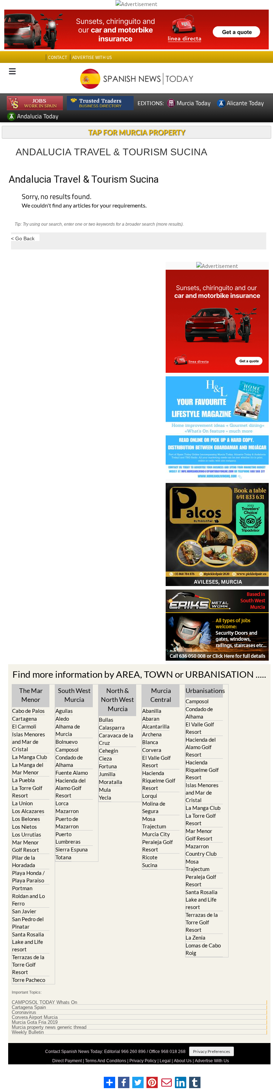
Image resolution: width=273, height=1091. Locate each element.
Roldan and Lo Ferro (28, 900)
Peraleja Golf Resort (157, 846)
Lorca (62, 803)
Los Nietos (24, 826)
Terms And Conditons (105, 1060)
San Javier (24, 911)
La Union (22, 803)
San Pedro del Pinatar (28, 923)
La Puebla (23, 780)
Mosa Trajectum (154, 822)
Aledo (62, 718)
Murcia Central (160, 695)
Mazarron (67, 811)
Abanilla (151, 711)
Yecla (105, 797)
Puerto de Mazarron (67, 822)
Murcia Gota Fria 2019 (35, 1022)
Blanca (150, 742)
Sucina (149, 865)
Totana (63, 857)
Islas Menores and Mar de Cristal (28, 741)
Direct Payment (67, 1060)
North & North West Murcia (117, 699)
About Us (183, 1060)
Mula (105, 789)
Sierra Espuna (71, 849)
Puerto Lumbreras (68, 838)
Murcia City (156, 834)
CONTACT (57, 57)
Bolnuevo (66, 741)
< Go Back (22, 238)
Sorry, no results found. (56, 197)
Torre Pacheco (28, 980)
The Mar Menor (31, 695)
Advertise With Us (212, 1060)
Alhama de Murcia (67, 730)
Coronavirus (24, 1012)
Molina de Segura (153, 807)
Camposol (67, 749)
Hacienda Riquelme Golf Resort (158, 780)
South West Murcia (74, 695)
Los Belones (26, 819)
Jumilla (107, 774)
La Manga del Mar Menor (27, 768)
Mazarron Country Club (201, 850)
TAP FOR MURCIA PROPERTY (136, 132)
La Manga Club (29, 757)
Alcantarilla (156, 726)
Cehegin (108, 750)
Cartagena (24, 718)
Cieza (105, 758)
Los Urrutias (26, 834)
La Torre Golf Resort (27, 792)
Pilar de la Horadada (23, 861)
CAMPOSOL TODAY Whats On (44, 1002)
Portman (22, 888)
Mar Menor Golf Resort (25, 846)
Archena (152, 734)
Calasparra (112, 727)
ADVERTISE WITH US (92, 57)
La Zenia (195, 937)
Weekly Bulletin (28, 1032)
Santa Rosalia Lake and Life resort (28, 941)
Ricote (149, 857)
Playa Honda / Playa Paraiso (28, 876)
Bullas (106, 719)
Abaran (150, 718)
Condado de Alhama (69, 761)
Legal (165, 1060)
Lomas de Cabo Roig (203, 949)
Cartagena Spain (29, 1007)
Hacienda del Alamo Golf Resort (70, 788)
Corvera (151, 750)
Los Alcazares (28, 811)
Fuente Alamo (71, 772)
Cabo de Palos (28, 711)
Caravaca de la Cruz (116, 739)
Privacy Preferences (211, 1051)
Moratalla (110, 782)
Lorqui (149, 795)
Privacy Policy (142, 1060)
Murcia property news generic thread (49, 1027)
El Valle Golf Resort (156, 761)
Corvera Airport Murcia (35, 1017)
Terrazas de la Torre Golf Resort (28, 964)
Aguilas (64, 711)
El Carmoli (24, 726)
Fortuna (108, 766)
